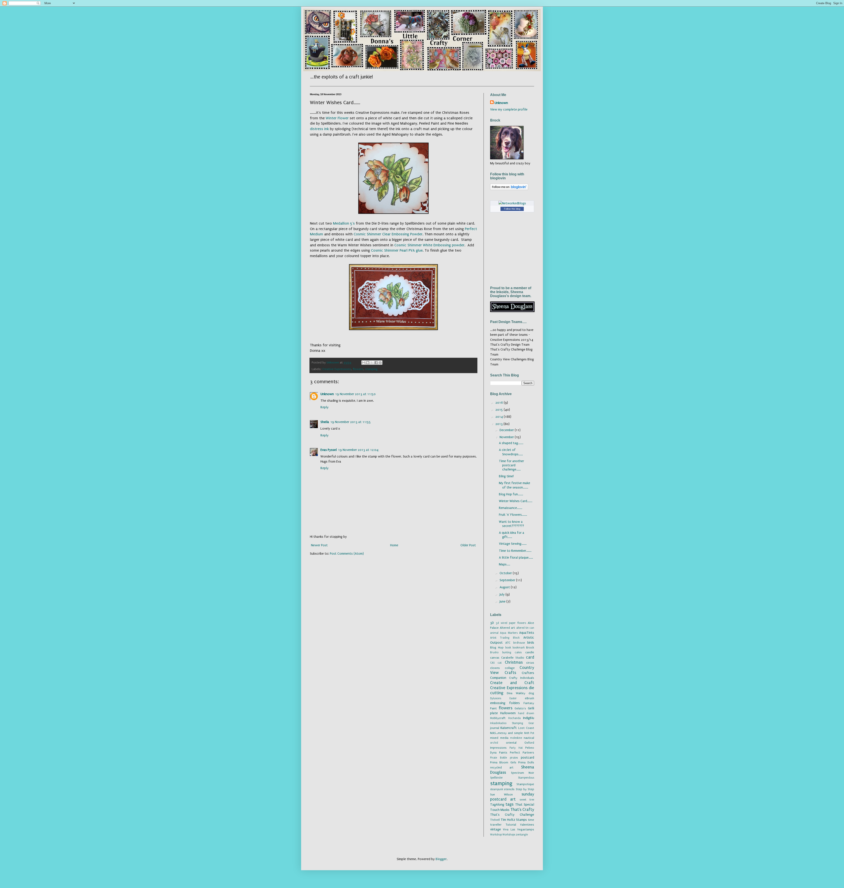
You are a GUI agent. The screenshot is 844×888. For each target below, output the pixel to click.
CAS (492, 662)
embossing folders (505, 703)
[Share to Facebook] (376, 362)
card (530, 657)
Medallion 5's (344, 223)
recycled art (501, 767)
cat (500, 662)
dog (531, 693)
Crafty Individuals (521, 678)
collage (510, 668)
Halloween (508, 713)
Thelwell (495, 819)
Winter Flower (337, 118)
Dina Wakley (516, 693)
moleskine (516, 737)
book (508, 647)
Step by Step (525, 789)
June (503, 601)
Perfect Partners (522, 752)
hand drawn (526, 713)
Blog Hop (497, 647)
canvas (494, 657)
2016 (499, 403)
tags (509, 804)
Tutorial (511, 824)
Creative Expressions (336, 369)
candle (529, 652)
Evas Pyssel (328, 450)
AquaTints (526, 633)
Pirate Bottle (498, 757)
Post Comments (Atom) (347, 554)
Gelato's (520, 708)
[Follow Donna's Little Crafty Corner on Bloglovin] (509, 189)
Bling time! (506, 476)
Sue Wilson (501, 794)
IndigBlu (528, 718)
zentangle (522, 834)
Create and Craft (512, 682)
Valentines (527, 824)
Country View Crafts (512, 670)
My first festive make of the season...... (514, 485)
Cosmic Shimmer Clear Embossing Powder (388, 234)
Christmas (514, 662)
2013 (499, 424)
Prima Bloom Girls (503, 762)
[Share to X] (372, 362)
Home (394, 545)
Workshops (508, 834)
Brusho (494, 652)
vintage (495, 829)
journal (494, 728)
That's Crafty (522, 809)
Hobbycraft (498, 718)
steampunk (496, 789)
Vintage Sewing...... (513, 544)
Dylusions (495, 698)
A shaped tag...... (511, 443)
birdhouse (519, 642)
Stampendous (526, 777)
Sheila (324, 422)
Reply (324, 407)
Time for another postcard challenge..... (511, 465)
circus (530, 663)
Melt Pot (529, 733)
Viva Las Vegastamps (518, 829)
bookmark (519, 647)
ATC (507, 643)
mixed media (499, 738)
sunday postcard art (512, 797)
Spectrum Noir (522, 773)
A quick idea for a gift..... (511, 535)
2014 (499, 417)
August (505, 587)
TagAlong (497, 804)
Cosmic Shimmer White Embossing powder (429, 245)
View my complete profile (509, 109)
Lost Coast (526, 728)
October (506, 573)
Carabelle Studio (512, 657)
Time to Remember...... (515, 551)
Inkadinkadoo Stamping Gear (512, 723)
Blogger (441, 859)
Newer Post (319, 545)
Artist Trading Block (505, 637)
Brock (530, 647)
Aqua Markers (508, 632)
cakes (518, 652)
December (507, 430)
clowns (495, 668)
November (507, 437)
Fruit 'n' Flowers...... (513, 515)
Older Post (468, 545)
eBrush (529, 698)
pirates (514, 757)
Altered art (507, 628)
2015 (499, 410)
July (503, 594)
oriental (511, 743)
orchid (494, 742)
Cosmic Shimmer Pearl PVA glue (397, 250)
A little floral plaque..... (516, 557)
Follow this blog (512, 208)
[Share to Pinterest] (380, 362)
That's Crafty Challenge (512, 815)
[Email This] (363, 362)
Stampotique (525, 784)
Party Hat (515, 747)
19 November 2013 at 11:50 (355, 394)
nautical (529, 738)
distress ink (319, 129)
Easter (513, 698)
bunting (506, 652)
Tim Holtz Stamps (514, 820)
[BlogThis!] (368, 362)
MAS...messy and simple (506, 733)
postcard (527, 757)
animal (494, 632)
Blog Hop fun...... (511, 494)
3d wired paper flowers (511, 623)
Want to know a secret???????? (511, 524)
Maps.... (504, 564)
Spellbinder (496, 777)
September (508, 580)
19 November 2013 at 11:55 (350, 422)
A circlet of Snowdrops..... (511, 452)
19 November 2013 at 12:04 (358, 450)
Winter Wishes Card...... (515, 501)
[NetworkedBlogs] (512, 203)
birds (530, 643)
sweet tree (527, 799)
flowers (358, 369)
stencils (509, 789)
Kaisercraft (508, 728)
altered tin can (525, 627)
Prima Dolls (526, 762)
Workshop (496, 834)
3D (492, 623)
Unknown (327, 394)
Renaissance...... (510, 508)
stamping (371, 369)
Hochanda (514, 718)
